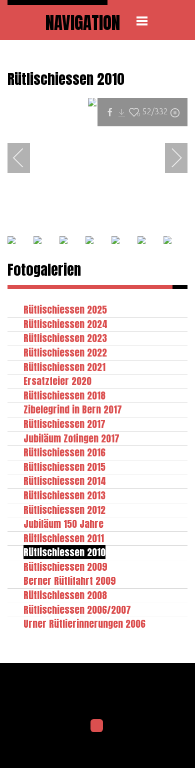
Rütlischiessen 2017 (65, 423)
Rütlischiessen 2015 (65, 466)
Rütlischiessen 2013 (65, 495)
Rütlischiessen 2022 (65, 352)
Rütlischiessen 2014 (65, 480)
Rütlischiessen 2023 (65, 338)
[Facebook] (97, 725)
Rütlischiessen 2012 (65, 509)
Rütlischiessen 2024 (66, 324)
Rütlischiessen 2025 (65, 309)
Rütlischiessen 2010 (65, 552)
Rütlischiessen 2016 (65, 452)
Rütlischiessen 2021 (65, 367)
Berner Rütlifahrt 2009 (70, 580)
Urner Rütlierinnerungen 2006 (85, 623)
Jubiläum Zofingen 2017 (72, 438)
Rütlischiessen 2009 (66, 566)
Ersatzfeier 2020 (58, 381)
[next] (170, 157)
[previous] (25, 157)
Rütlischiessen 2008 (65, 595)
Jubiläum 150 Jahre (64, 523)
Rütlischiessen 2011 (64, 538)
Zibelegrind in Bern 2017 (73, 409)
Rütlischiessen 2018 (65, 395)
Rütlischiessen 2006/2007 (77, 609)
